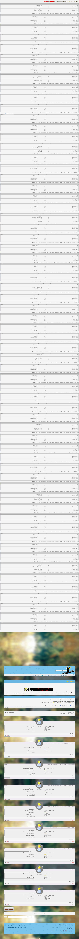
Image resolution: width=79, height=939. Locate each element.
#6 (4, 827)
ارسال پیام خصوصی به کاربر (49, 726)
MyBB (66, 930)
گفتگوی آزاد (51, 700)
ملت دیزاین (62, 931)
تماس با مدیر (20, 927)
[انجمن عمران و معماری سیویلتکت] (65, 673)
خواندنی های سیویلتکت (21, 925)
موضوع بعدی (37, 913)
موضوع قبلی (42, 913)
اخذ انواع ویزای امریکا (70, 699)
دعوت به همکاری (48, 705)
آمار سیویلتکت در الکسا (12, 927)
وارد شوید (52, 1)
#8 (4, 869)
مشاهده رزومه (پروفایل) (30, 729)
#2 (4, 743)
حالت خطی (6, 712)
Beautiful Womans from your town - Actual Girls (66, 704)
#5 (4, 806)
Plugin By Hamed (7, 707)
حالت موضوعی (11, 712)
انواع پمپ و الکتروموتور (70, 701)
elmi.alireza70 (68, 705)
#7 (4, 848)
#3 (4, 764)
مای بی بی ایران (56, 930)
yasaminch (68, 700)
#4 (4, 785)
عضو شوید (46, 1)
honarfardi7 (49, 743)
